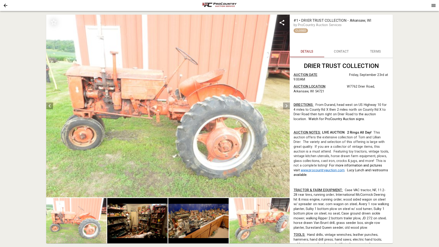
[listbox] (168, 106)
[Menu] (433, 5)
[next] (286, 105)
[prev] (49, 105)
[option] (168, 106)
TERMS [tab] (375, 51)
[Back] (5, 5)
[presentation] (219, 5)
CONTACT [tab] (341, 51)
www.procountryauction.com (322, 170)
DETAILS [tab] (307, 51)
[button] (5, 5)
